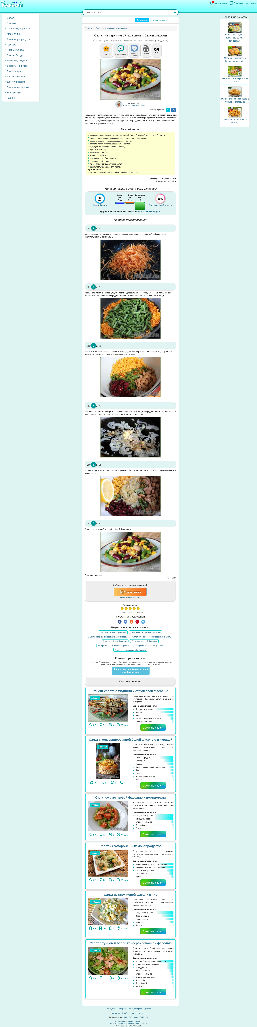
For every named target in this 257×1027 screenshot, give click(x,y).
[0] (136, 52)
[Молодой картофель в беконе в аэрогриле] (235, 50)
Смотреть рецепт (153, 727)
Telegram (144, 1017)
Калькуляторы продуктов (139, 1008)
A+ (174, 110)
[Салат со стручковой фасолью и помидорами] (108, 815)
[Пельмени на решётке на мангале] (235, 111)
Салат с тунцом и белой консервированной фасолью (131, 943)
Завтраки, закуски (17, 60)
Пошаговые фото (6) (147, 40)
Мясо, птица (13, 33)
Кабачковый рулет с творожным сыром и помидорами (235, 37)
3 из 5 (130, 609)
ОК (130, 1017)
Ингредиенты (116, 40)
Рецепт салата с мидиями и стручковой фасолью (130, 691)
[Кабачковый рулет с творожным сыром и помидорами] (235, 27)
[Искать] (175, 12)
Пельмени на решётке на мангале (234, 120)
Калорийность (130, 40)
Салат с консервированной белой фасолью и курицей (130, 739)
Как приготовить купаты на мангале (235, 80)
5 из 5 (139, 609)
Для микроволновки (18, 87)
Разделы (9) (162, 40)
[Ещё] (174, 20)
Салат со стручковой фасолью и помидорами (130, 797)
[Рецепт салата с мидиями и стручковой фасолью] (108, 707)
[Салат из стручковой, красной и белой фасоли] (130, 79)
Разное (11, 97)
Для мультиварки (16, 81)
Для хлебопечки (16, 76)
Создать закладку (132, 591)
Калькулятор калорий (116, 1008)
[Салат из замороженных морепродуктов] (108, 862)
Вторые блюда (15, 55)
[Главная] (12, 4)
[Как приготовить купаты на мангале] (235, 71)
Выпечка (11, 23)
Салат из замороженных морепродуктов (130, 846)
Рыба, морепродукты (18, 39)
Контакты (115, 1012)
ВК (125, 1017)
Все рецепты (142, 20)
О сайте (125, 1012)
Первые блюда (15, 49)
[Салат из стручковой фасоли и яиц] (108, 911)
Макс (135, 1017)
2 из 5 (126, 609)
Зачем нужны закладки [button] (130, 597)
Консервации (14, 92)
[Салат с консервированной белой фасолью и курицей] (108, 760)
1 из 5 (122, 609)
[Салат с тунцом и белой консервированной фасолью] (108, 960)
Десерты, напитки (17, 65)
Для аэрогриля (15, 71)
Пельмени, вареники (18, 28)
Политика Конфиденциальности (128, 1021)
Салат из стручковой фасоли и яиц (130, 894)
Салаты (11, 17)
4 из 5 (135, 609)
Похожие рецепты (101, 40)
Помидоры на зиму (160, 20)
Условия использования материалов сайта (128, 1023)
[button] (146, 53)
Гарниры (11, 44)
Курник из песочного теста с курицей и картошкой (235, 100)
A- (168, 110)
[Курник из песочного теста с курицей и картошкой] (235, 91)
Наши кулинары (138, 1012)
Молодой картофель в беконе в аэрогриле (235, 59)
